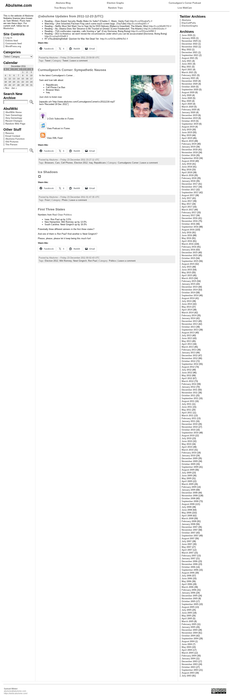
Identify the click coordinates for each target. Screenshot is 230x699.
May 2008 (186, 512)
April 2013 (187, 344)
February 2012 (189, 384)
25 (5, 85)
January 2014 (188, 318)
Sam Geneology (13, 115)
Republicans (100, 162)
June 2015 (187, 269)
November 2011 (190, 392)
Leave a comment (79, 60)
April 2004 (187, 650)
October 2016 (188, 224)
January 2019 (188, 146)
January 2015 (188, 284)
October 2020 (188, 86)
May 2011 (186, 410)
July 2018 (186, 164)
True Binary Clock (63, 8)
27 (14, 85)
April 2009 (187, 481)
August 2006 (188, 573)
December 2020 (190, 81)
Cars (57, 162)
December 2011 (189, 390)
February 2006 (189, 590)
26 (10, 85)
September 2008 (190, 501)
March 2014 (187, 312)
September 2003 (190, 670)
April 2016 (187, 241)
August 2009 (188, 470)
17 (31, 79)
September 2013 (190, 329)
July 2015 (186, 267)
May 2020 (186, 101)
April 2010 (187, 447)
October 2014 (188, 292)
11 (5, 79)
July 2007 (186, 541)
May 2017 (186, 204)
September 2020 (190, 89)
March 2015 (187, 278)
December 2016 (190, 218)
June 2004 (187, 644)
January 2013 (188, 352)
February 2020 (189, 109)
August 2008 (188, 504)
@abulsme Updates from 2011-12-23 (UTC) (70, 16)
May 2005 (186, 615)
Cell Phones (67, 162)
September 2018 (190, 158)
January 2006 (188, 593)
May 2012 (186, 375)
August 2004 (188, 641)
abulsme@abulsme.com (15, 691)
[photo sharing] (39, 177)
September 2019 (190, 124)
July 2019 (186, 129)
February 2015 (189, 281)
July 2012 (186, 370)
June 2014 (187, 304)
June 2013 (187, 338)
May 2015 (186, 272)
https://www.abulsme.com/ (15, 693)
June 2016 (187, 235)
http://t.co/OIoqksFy (140, 21)
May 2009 (186, 478)
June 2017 (187, 201)
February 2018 (189, 178)
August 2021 (188, 58)
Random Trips (115, 8)
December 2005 (190, 595)
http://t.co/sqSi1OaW (55, 36)
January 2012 (188, 387)
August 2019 (188, 126)
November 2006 (190, 564)
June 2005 (187, 613)
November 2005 (190, 598)
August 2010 (188, 435)
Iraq (91, 162)
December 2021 (190, 52)
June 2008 (187, 510)
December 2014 (190, 287)
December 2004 (190, 630)
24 (31, 82)
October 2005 (188, 601)
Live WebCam (185, 8)
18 (5, 82)
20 (14, 82)
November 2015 (190, 255)
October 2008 (188, 498)
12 (10, 79)
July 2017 (186, 198)
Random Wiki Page (15, 123)
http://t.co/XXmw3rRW (142, 31)
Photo (65, 200)
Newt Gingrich (80, 261)
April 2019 (187, 138)
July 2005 (186, 610)
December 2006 (190, 561)
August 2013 (188, 332)
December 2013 (190, 321)
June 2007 (187, 544)
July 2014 (186, 301)
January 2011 (188, 421)
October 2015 (188, 258)
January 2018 (188, 181)
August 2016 (188, 229)
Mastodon (8, 28)
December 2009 (190, 458)
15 (23, 79)
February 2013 (189, 349)
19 (10, 82)
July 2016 (186, 232)
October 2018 (188, 155)
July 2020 (186, 95)
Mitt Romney (65, 261)
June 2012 (187, 372)
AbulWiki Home (13, 112)
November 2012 (190, 358)
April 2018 (187, 172)
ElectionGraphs (190, 26)
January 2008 (188, 524)
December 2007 (190, 527)
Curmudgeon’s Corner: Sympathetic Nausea (72, 70)
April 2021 (187, 69)
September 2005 (190, 604)
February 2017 (189, 212)
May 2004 (186, 647)
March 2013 (187, 347)
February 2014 (189, 315)
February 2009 (189, 487)
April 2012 (187, 378)
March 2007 (187, 552)
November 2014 (190, 289)
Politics (112, 261)
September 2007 (190, 535)
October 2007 (188, 532)
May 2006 (186, 581)
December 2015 (190, 252)
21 (18, 82)
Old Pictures (11, 141)
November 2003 (190, 664)
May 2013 (186, 341)
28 (18, 85)
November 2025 (190, 41)
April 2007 (187, 550)
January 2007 (188, 558)
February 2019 (189, 144)
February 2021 (189, 75)
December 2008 (190, 492)
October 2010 (188, 430)
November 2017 (190, 187)
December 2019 (190, 115)
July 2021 (186, 61)
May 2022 (186, 49)
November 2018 (190, 152)
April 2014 (187, 309)
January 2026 (188, 38)
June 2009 (187, 475)
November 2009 (190, 461)
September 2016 (190, 227)
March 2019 (187, 141)
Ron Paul (92, 261)
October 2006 (188, 567)
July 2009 (186, 472)
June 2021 (187, 64)
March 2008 (187, 518)
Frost (47, 200)
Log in (8, 37)
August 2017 (188, 195)
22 (23, 82)
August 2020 (188, 92)
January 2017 (188, 215)
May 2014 (186, 307)
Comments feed (13, 43)
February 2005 (189, 624)
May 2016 (186, 238)
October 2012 (188, 361)
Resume (9, 133)
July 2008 (186, 507)
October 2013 (188, 327)
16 (27, 79)
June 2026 (187, 35)
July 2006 (186, 575)
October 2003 (188, 667)
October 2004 (188, 635)
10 (31, 76)
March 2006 (187, 587)
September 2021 (190, 55)
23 (27, 82)
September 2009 (190, 467)
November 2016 (190, 221)
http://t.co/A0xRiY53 (159, 26)
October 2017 (188, 189)
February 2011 (189, 418)
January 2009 (188, 490)
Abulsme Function (15, 139)
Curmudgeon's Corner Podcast (185, 3)
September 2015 (190, 261)
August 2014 (188, 298)
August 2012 (188, 367)
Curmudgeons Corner (128, 162)
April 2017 (187, 207)
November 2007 (190, 530)
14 (18, 79)
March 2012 (187, 381)
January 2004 (188, 658)
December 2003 (190, 661)
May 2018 (186, 169)
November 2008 (190, 495)
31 (31, 85)
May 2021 (186, 66)
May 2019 (186, 135)
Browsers (49, 162)
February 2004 (189, 655)
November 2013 (190, 324)
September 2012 (190, 364)
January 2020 (188, 112)
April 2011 (187, 412)
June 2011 (187, 407)
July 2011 (186, 404)
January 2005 (188, 627)
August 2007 (188, 538)
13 (14, 79)
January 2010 (188, 455)
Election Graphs (115, 3)
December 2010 (190, 424)
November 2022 (190, 46)
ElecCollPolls (189, 23)
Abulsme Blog (63, 3)
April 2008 (187, 515)
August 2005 (188, 607)
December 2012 (190, 355)
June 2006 (187, 578)
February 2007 (189, 555)
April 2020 (187, 104)
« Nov (6, 88)
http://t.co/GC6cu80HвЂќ (113, 39)
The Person (11, 144)
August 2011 (188, 401)
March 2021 (187, 72)
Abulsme (186, 20)
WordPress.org (13, 46)
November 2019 (190, 118)
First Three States (51, 209)
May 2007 (186, 547)
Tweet (48, 60)
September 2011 (190, 398)
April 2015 (187, 275)
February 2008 (189, 521)
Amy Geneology (13, 118)
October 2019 (188, 121)
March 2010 (187, 450)
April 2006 (187, 584)
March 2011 (187, 415)
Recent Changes (13, 121)
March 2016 (187, 244)
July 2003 (186, 675)
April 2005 (187, 618)
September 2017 (190, 192)
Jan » (14, 88)
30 (27, 85)
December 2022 (190, 44)
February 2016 (189, 247)
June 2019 (187, 132)
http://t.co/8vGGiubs (154, 28)
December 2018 (190, 149)
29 (23, 85)
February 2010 (189, 452)
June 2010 (187, 441)
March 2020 (187, 106)
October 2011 (188, 395)
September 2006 (190, 570)
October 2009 (188, 464)
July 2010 (186, 438)
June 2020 (187, 98)
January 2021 (188, 78)
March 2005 (187, 621)
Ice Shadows (48, 172)
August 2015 (188, 264)
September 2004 (190, 638)
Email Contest (12, 136)
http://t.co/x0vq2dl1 (137, 23)
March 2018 (187, 175)
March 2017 (187, 209)
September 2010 (190, 432)
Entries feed (11, 40)
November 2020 (190, 84)
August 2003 (188, 673)
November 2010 (190, 427)
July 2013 (186, 335)
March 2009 (187, 484)
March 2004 (187, 653)
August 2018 (188, 161)
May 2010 (186, 444)
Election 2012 (81, 162)
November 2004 (190, 633)
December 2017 (190, 184)
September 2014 (190, 295)
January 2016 (188, 249)
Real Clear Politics (62, 214)
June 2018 (187, 166)
